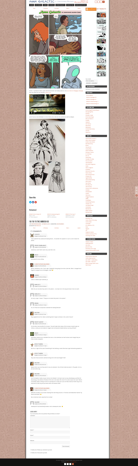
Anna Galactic (89, 95)
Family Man (88, 157)
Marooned (88, 125)
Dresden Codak (89, 115)
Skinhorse (88, 195)
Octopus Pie (88, 176)
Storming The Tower (90, 235)
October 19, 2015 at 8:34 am (40, 247)
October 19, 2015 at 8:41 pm (40, 323)
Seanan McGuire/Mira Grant (92, 250)
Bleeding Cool (89, 218)
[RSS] (136, 188)
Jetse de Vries (89, 247)
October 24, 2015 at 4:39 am (40, 404)
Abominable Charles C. (91, 138)
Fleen (87, 227)
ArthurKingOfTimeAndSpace (92, 110)
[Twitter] (136, 193)
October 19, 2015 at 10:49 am (40, 286)
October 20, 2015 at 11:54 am (40, 390)
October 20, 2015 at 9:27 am (40, 364)
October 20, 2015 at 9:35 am (40, 375)
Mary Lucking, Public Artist (92, 263)
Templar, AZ (88, 203)
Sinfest (87, 193)
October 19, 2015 (46, 224)
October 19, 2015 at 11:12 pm (40, 355)
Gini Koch (88, 245)
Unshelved (88, 207)
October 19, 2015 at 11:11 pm (40, 345)
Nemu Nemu (89, 173)
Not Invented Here (90, 174)
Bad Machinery (89, 143)
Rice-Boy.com (89, 184)
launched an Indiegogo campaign (75, 90)
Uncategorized (60, 224)
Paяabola (69, 461)
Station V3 (88, 132)
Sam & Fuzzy (89, 186)
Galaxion (88, 122)
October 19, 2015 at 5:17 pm (40, 314)
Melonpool (88, 127)
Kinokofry (88, 169)
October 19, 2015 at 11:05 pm (40, 334)
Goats (87, 166)
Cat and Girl (88, 147)
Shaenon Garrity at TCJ (91, 234)
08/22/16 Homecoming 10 (92, 103)
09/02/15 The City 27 (70, 214)
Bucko (87, 145)
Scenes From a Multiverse (92, 188)
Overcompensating (90, 179)
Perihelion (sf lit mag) (91, 248)
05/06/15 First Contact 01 (35, 214)
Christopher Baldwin (36, 224)
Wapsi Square (89, 210)
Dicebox (87, 113)
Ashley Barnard (89, 243)
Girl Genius (88, 123)
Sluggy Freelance (90, 197)
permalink (38, 225)
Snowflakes (88, 200)
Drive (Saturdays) (90, 117)
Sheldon (88, 190)
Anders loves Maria (90, 142)
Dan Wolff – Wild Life (91, 261)
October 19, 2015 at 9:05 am (40, 266)
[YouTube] (136, 190)
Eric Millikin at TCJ (90, 225)
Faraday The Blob (90, 159)
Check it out (48, 92)
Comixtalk (88, 223)
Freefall (87, 120)
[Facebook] (136, 195)
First (34, 8)
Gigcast (87, 228)
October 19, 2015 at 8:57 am (40, 256)
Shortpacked (89, 191)
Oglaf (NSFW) (89, 178)
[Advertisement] (90, 34)
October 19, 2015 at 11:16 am (40, 305)
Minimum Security (90, 171)
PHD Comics (88, 181)
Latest (79, 8)
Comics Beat (88, 221)
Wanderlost (88, 208)
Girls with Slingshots (90, 164)
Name (32, 430)
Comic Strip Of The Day (91, 220)
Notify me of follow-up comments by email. (41, 450)
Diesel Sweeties (89, 150)
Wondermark (89, 212)
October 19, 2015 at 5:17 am (40, 236)
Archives (57, 8)
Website (32, 440)
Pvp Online (88, 183)
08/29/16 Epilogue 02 (91, 97)
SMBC (87, 198)
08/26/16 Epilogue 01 (91, 99)
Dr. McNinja (88, 154)
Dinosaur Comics (90, 152)
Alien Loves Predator (90, 140)
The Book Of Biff (89, 205)
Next (67, 8)
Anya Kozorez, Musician (91, 256)
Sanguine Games (90, 232)
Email (32, 435)
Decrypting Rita (89, 111)
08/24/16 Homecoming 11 (92, 101)
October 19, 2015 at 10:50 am (40, 295)
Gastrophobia (89, 162)
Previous (45, 8)
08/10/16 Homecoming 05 (53, 214)
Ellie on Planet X (89, 118)
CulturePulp (88, 149)
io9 (86, 230)
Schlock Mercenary (90, 129)
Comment (32, 415)
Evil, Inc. (87, 155)
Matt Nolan (88, 265)
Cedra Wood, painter (91, 258)
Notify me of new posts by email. (39, 452)
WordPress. (74, 461)
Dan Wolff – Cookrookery (91, 260)
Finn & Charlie (89, 161)
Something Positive (90, 202)
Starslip (87, 130)
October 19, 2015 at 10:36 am (40, 277)
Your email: (88, 79)
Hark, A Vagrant (89, 167)
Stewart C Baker (89, 241)
